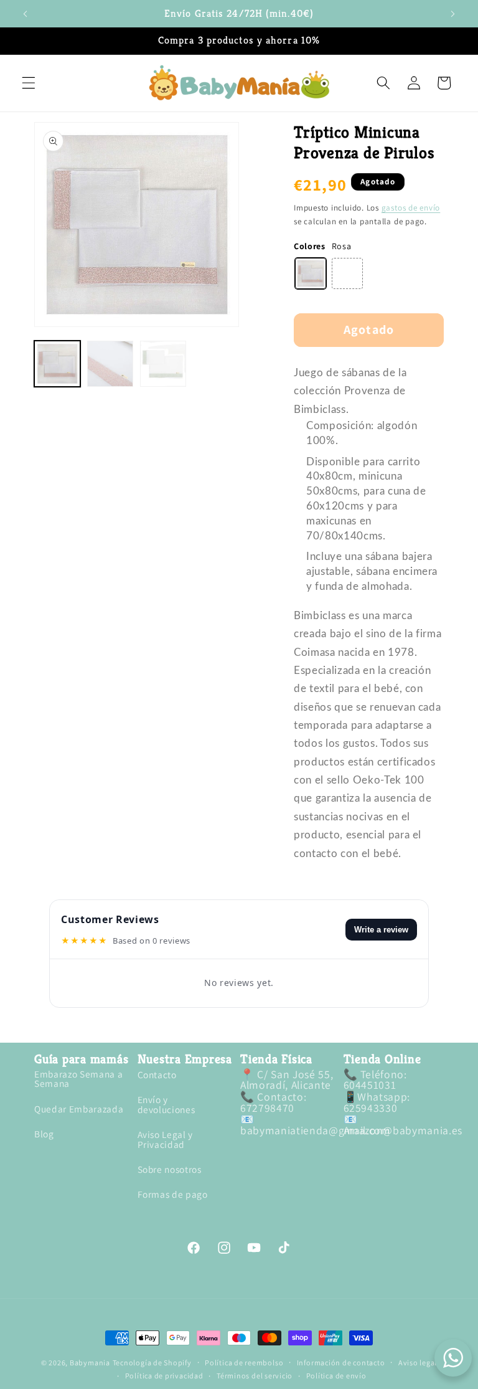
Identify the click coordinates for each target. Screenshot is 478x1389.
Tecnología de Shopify (152, 1362)
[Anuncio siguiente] (452, 13)
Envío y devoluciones (166, 1104)
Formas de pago (173, 1194)
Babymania (90, 1362)
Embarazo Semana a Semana (78, 1079)
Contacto (157, 1075)
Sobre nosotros (170, 1169)
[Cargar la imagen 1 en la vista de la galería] (57, 364)
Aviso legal (417, 1363)
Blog (44, 1133)
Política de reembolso (244, 1363)
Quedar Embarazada (78, 1108)
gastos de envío (411, 207)
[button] (29, 83)
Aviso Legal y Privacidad (166, 1139)
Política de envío (336, 1376)
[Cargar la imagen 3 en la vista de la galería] (163, 364)
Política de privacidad (164, 1376)
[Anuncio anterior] (25, 13)
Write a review (381, 929)
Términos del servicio (255, 1376)
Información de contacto (341, 1363)
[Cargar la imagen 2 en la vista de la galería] (110, 364)
